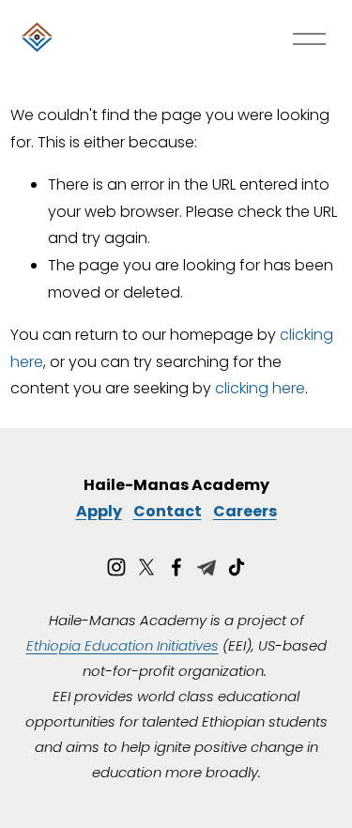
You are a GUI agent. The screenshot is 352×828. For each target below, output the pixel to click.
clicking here (260, 388)
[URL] (206, 567)
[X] (146, 567)
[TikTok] (236, 567)
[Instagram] (116, 567)
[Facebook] (176, 567)
